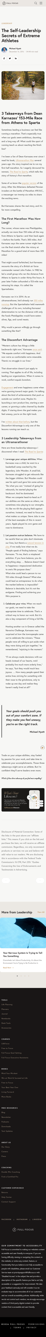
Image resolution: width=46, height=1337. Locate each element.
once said (37, 349)
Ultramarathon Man (25, 160)
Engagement (7, 387)
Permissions (36, 1324)
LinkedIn (37, 1219)
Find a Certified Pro (10, 1177)
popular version (29, 183)
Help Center (7, 1197)
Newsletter (6, 1117)
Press (4, 1156)
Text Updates (7, 1131)
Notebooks (6, 1018)
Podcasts (5, 1122)
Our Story (6, 1147)
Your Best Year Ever (10, 1087)
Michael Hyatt (15, 48)
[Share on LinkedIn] (15, 58)
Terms (17, 1327)
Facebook (7, 1219)
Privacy (32, 1327)
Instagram (21, 1219)
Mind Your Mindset (10, 1073)
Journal (5, 1014)
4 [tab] (28, 976)
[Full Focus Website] (23, 1229)
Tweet (42, 748)
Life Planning (7, 1004)
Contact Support (9, 1202)
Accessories (6, 1028)
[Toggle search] (35, 3)
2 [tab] (21, 976)
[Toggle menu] (40, 3)
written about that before (17, 421)
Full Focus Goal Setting (11, 1053)
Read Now (7, 967)
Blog (3, 1112)
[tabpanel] (23, 945)
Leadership (7, 23)
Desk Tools (6, 1023)
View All (40, 912)
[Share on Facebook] (4, 58)
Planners (5, 1009)
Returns (5, 1192)
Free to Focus (7, 1048)
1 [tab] (17, 976)
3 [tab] (25, 976)
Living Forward (8, 1092)
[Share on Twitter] (9, 58)
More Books (6, 1097)
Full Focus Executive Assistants (15, 1058)
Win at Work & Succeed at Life (15, 1078)
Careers (5, 1151)
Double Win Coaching (11, 1172)
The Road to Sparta (19, 171)
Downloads (6, 1126)
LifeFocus (5, 1044)
